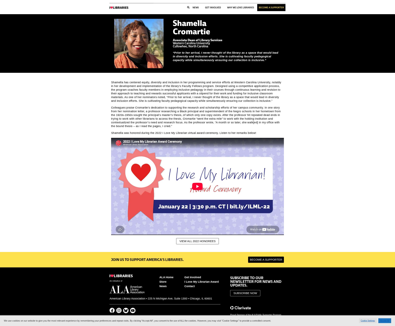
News (196, 7)
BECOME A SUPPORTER (271, 7)
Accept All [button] (384, 321)
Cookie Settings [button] (368, 321)
